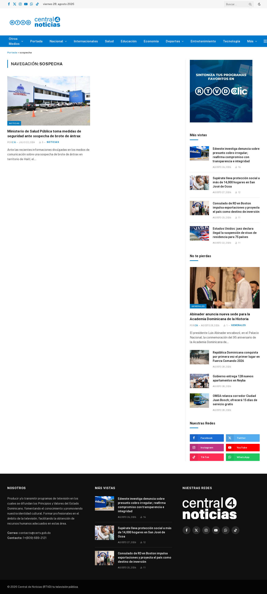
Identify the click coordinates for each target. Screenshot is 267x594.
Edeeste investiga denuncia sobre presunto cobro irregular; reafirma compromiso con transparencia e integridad (236, 155)
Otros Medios (14, 41)
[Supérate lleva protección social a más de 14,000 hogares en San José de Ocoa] (199, 183)
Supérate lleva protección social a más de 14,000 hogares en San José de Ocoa (236, 182)
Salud (109, 41)
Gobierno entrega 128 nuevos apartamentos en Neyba (233, 378)
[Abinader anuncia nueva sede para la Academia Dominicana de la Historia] (225, 287)
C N (14, 142)
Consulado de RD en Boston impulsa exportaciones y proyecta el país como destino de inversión (236, 207)
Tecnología (231, 41)
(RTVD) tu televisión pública (60, 586)
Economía (151, 41)
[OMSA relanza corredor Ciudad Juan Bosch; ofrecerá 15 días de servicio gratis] (199, 400)
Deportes (173, 41)
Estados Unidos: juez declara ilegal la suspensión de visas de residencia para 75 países (235, 233)
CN (196, 325)
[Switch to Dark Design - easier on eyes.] (259, 4)
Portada (36, 41)
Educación (129, 41)
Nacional (56, 41)
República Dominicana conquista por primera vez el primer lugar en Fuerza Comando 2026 (236, 356)
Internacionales (86, 41)
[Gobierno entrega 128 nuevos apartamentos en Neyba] (199, 381)
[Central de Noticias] (47, 22)
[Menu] (265, 41)
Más (250, 41)
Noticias (14, 123)
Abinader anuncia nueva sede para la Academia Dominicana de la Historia (220, 316)
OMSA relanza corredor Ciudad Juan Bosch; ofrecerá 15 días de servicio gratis (235, 400)
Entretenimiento (203, 41)
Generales (198, 306)
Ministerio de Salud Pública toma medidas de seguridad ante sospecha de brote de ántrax (44, 133)
